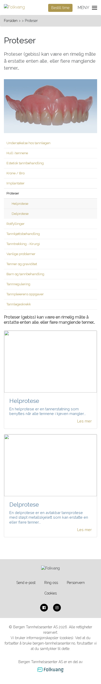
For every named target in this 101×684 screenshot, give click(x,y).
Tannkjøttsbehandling (23, 234)
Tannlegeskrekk (18, 304)
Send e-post (25, 583)
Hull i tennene (17, 153)
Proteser (12, 193)
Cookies (51, 593)
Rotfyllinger (15, 224)
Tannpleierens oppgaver (25, 294)
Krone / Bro (15, 173)
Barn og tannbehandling (25, 274)
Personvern (76, 583)
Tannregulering (18, 284)
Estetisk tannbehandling (25, 163)
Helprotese (20, 204)
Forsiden (11, 21)
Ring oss (51, 583)
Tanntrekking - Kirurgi (23, 244)
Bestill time (60, 8)
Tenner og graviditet (21, 264)
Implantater (15, 183)
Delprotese (20, 214)
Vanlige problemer (20, 254)
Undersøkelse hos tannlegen (28, 143)
